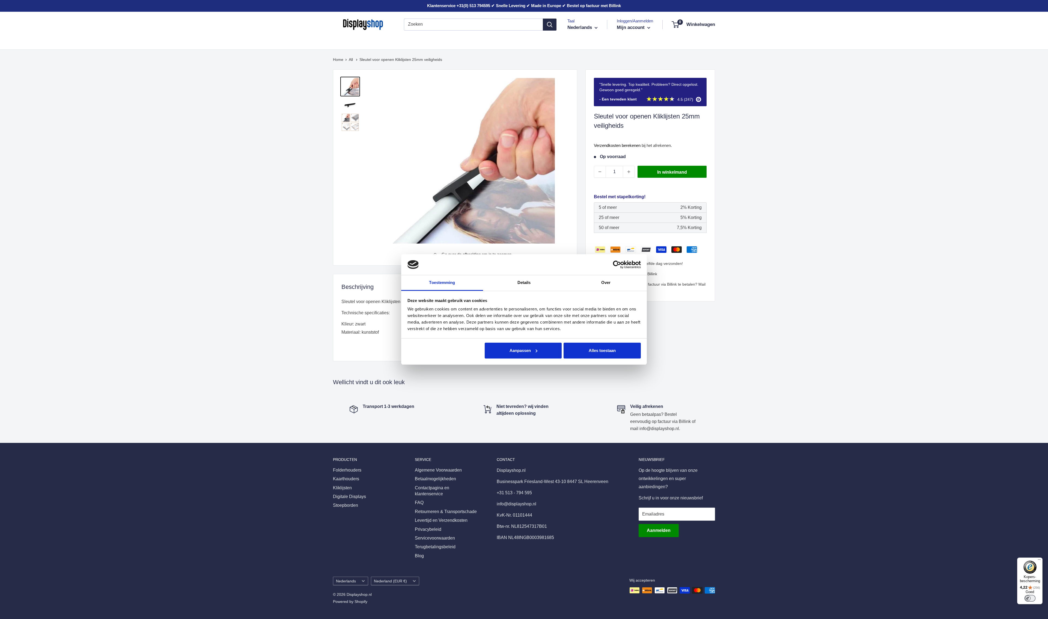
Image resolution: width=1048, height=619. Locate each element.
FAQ (419, 502)
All (351, 59)
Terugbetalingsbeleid (435, 546)
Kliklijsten (416, 40)
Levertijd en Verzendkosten (441, 520)
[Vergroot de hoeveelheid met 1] (629, 171)
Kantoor (442, 40)
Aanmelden (659, 530)
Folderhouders (347, 40)
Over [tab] (606, 282)
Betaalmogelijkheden (435, 478)
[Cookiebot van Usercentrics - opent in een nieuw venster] (617, 264)
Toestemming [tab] (442, 282)
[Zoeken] (549, 25)
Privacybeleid (428, 529)
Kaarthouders (384, 40)
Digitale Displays (476, 40)
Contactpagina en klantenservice (432, 490)
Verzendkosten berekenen (617, 145)
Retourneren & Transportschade (446, 511)
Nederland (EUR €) (390, 581)
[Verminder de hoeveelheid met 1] (600, 171)
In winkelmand (672, 172)
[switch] (1030, 598)
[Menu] (1039, 561)
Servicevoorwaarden (435, 538)
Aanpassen (520, 350)
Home (338, 59)
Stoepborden (515, 40)
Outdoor (545, 40)
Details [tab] (524, 282)
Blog (419, 555)
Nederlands (346, 581)
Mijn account (631, 27)
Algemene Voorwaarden (438, 470)
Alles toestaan (602, 350)
